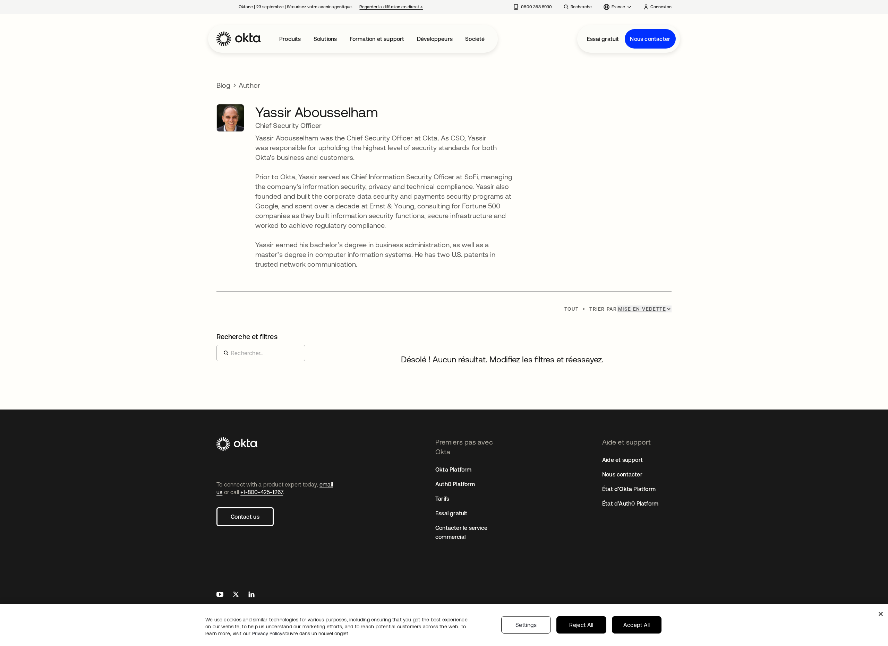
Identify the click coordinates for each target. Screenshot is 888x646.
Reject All (581, 625)
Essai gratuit (603, 39)
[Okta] (238, 39)
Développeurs (435, 39)
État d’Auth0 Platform (630, 503)
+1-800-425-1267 (261, 492)
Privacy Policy (300, 633)
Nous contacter (650, 39)
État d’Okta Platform (629, 489)
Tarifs (442, 499)
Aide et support (622, 460)
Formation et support (377, 39)
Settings (526, 625)
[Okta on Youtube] (219, 595)
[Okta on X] (235, 595)
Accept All (636, 625)
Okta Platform (453, 469)
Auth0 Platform (455, 484)
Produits (290, 39)
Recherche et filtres (247, 337)
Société (475, 39)
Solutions (325, 39)
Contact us (245, 517)
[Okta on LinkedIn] (251, 595)
